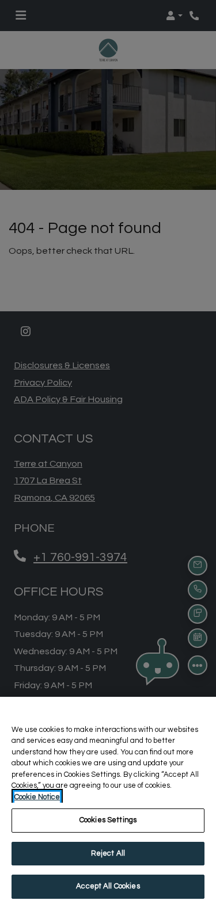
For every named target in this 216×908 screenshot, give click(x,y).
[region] (108, 802)
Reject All (108, 853)
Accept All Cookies (107, 886)
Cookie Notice (37, 797)
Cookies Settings (108, 820)
